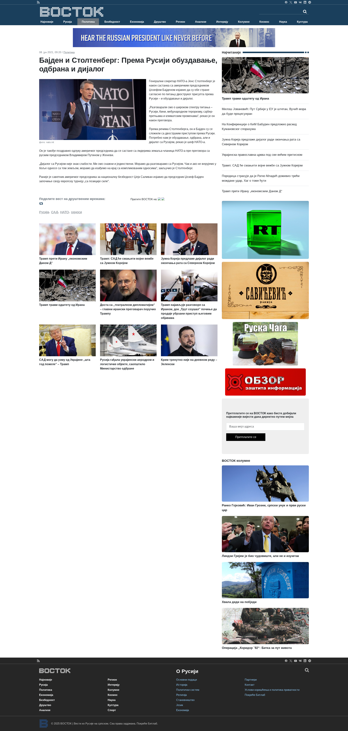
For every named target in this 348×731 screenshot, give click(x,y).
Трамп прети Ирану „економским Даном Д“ (252, 191)
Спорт (112, 710)
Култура (302, 21)
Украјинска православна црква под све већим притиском (262, 154)
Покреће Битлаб (255, 694)
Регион (180, 21)
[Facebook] (286, 2)
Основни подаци (186, 679)
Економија (137, 21)
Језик (179, 705)
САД (54, 212)
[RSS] (38, 2)
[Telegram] (309, 2)
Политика (88, 21)
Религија (181, 694)
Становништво (185, 699)
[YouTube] (295, 2)
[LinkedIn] (305, 2)
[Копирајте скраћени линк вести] (82, 203)
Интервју (222, 21)
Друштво (160, 21)
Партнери (251, 679)
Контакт (249, 684)
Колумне (244, 21)
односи (76, 212)
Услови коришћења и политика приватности (272, 689)
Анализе (200, 21)
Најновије (46, 21)
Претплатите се (245, 437)
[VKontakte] (300, 2)
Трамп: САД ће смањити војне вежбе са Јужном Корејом (262, 165)
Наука (283, 21)
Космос (264, 21)
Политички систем (187, 689)
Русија (67, 21)
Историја (181, 684)
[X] (290, 2)
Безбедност (112, 21)
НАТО (64, 212)
